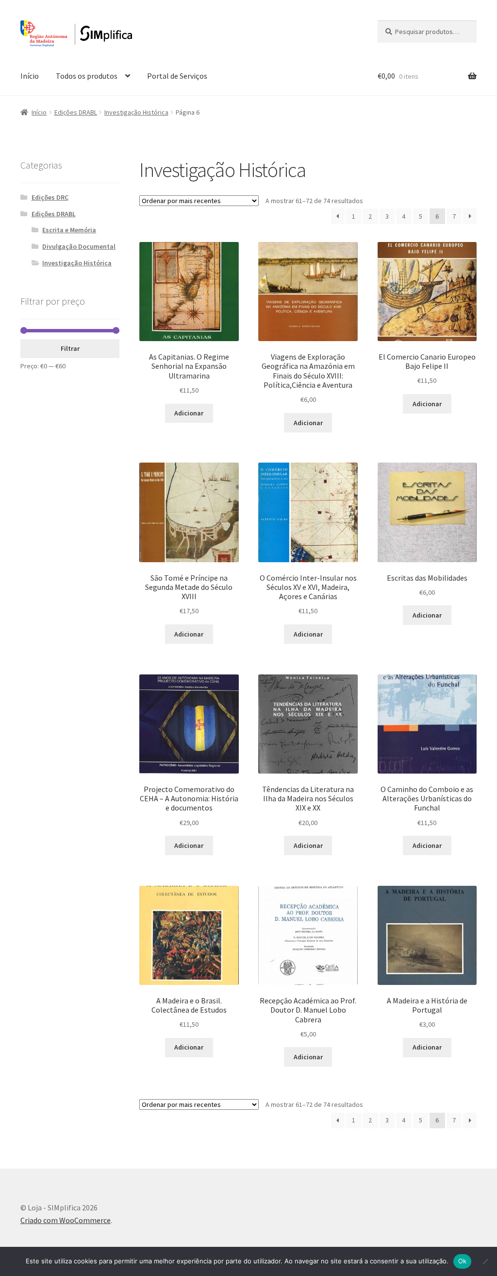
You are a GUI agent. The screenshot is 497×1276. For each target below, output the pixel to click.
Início (29, 76)
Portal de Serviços (177, 76)
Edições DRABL (75, 112)
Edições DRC (50, 197)
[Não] (485, 1261)
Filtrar (70, 348)
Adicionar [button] (188, 413)
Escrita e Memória (69, 229)
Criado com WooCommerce (65, 1220)
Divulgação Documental (79, 246)
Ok (462, 1261)
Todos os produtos (86, 76)
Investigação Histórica (136, 112)
